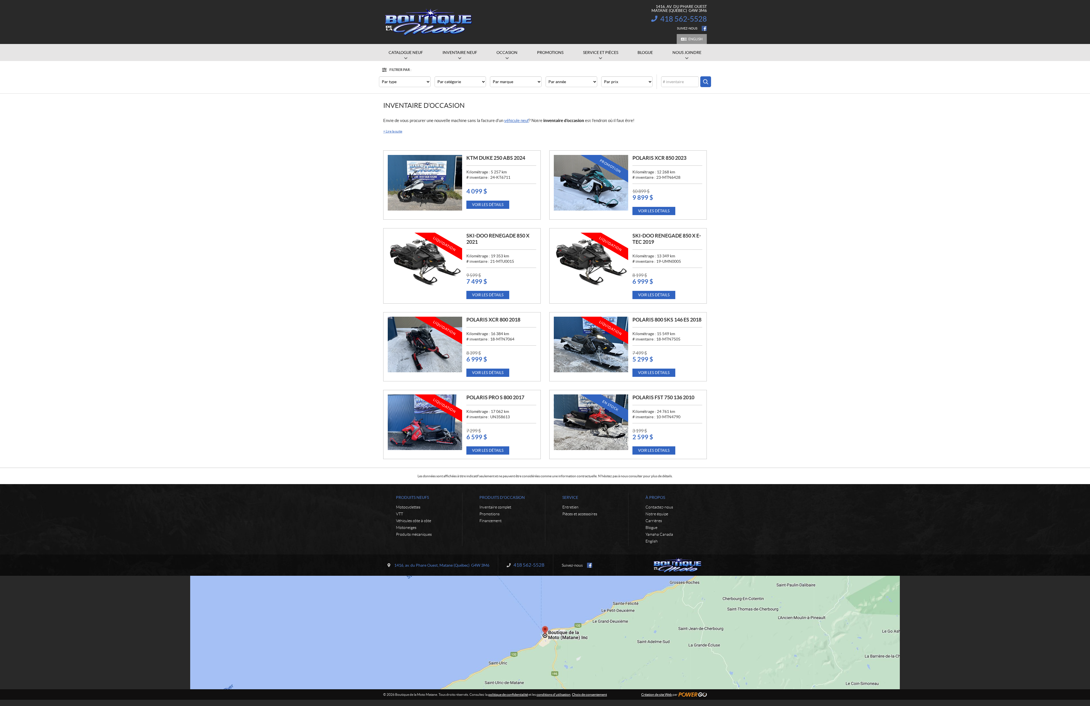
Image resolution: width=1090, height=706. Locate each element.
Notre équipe (656, 514)
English (695, 39)
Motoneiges (406, 527)
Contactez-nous (659, 507)
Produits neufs (412, 497)
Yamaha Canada (659, 534)
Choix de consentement (589, 694)
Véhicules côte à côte (413, 520)
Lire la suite (392, 131)
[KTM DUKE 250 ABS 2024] (425, 183)
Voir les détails (488, 205)
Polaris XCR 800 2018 (493, 320)
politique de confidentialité (508, 694)
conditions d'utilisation (553, 694)
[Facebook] (704, 28)
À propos (655, 497)
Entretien (570, 507)
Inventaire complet (495, 507)
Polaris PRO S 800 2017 (495, 397)
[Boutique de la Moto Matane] (428, 22)
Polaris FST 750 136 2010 (663, 397)
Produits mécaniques (414, 534)
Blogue (651, 527)
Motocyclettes (408, 507)
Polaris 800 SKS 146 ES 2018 (666, 320)
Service (570, 497)
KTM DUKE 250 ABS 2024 (495, 158)
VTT (399, 514)
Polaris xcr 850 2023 (659, 158)
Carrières (653, 520)
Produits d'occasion (502, 497)
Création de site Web (656, 694)
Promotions (489, 514)
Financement (490, 520)
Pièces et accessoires (579, 514)
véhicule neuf (516, 120)
